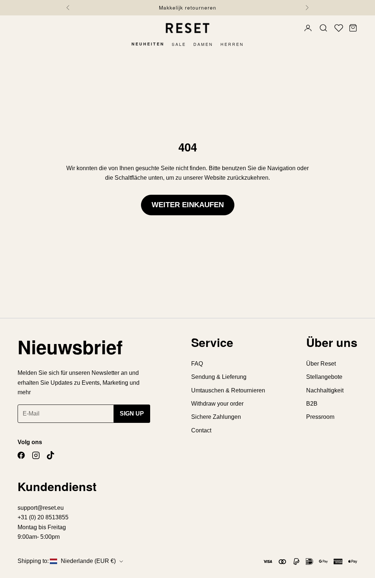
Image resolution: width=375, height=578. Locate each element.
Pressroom (320, 417)
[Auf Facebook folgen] (21, 455)
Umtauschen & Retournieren (228, 390)
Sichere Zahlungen (216, 417)
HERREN (232, 44)
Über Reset (321, 364)
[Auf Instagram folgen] (36, 455)
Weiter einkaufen (188, 205)
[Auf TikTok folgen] (50, 455)
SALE (179, 44)
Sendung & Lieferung (218, 377)
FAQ (197, 364)
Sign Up (132, 413)
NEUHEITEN (147, 44)
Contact (201, 430)
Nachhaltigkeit (325, 390)
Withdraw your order (217, 403)
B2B (312, 403)
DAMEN (203, 44)
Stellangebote (324, 377)
